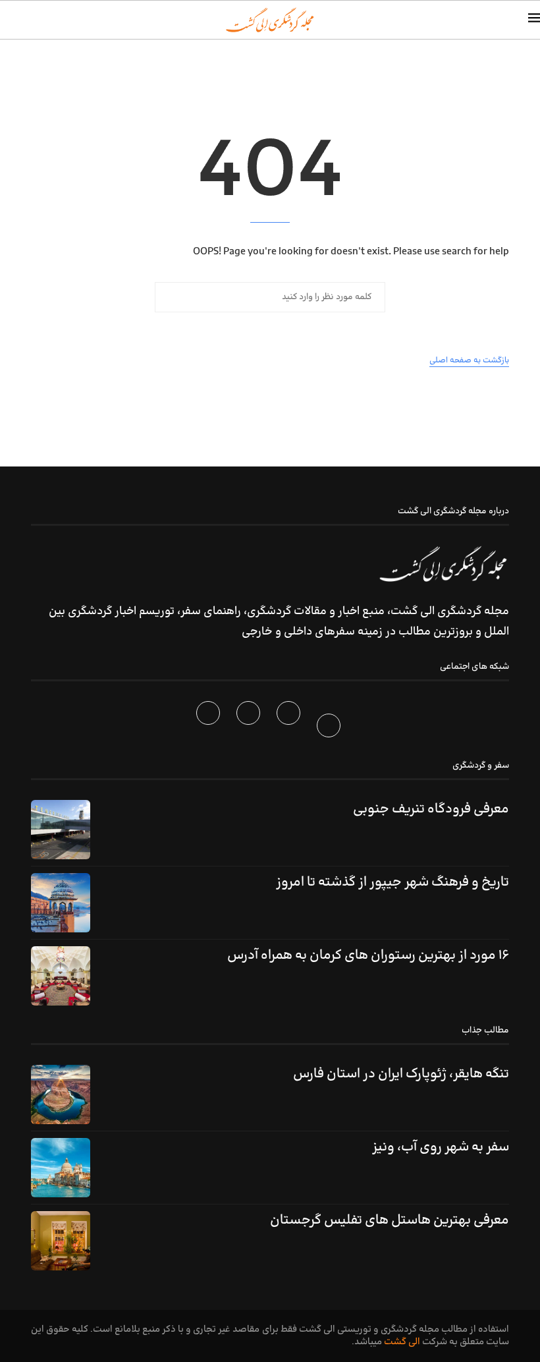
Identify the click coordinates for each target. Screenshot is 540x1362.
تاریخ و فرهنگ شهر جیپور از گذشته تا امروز (392, 882)
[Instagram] (250, 728)
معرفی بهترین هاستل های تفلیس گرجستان (389, 1220)
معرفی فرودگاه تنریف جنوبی (431, 809)
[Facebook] (330, 728)
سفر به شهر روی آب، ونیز (440, 1147)
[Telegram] (210, 728)
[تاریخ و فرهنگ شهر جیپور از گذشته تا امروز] (60, 902)
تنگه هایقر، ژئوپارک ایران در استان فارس (401, 1074)
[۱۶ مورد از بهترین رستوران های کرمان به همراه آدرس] (60, 976)
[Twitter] (290, 728)
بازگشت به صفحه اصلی (469, 360)
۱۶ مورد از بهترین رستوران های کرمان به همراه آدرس (368, 955)
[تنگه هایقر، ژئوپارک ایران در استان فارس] (60, 1094)
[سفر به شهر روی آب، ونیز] (60, 1167)
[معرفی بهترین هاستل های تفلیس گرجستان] (60, 1240)
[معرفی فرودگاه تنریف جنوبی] (60, 829)
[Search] (6, 20)
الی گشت (402, 1342)
